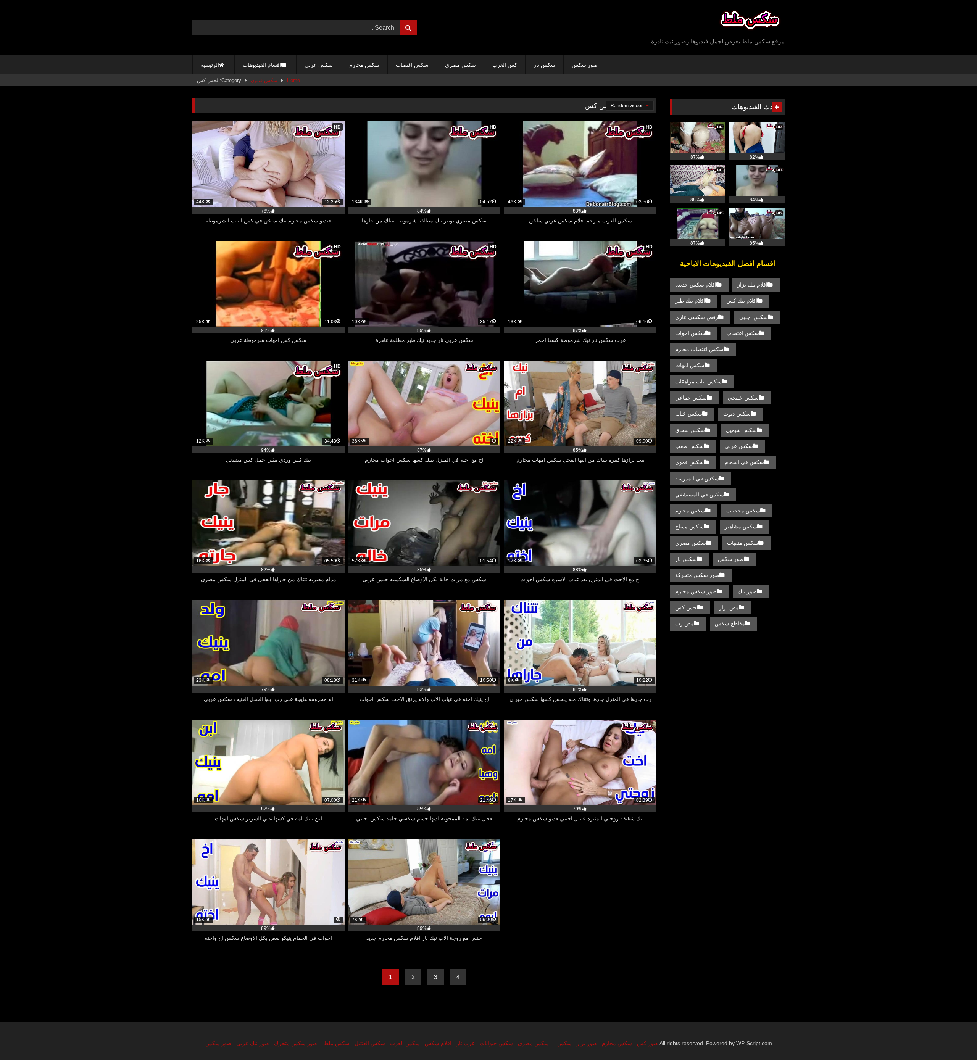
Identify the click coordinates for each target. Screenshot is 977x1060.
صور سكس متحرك (295, 1043)
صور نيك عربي (252, 1043)
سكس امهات (690, 365)
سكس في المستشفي (699, 494)
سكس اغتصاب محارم (699, 349)
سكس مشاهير (741, 527)
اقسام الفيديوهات (262, 65)
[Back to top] (953, 1037)
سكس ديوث (737, 414)
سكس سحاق (690, 430)
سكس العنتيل (370, 1043)
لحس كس (686, 607)
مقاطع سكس (730, 623)
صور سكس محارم (696, 591)
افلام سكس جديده (695, 285)
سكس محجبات (743, 510)
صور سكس (585, 65)
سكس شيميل (741, 430)
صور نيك (747, 591)
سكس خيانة (688, 414)
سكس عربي (319, 65)
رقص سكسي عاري (696, 317)
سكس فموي (264, 80)
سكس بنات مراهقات (698, 382)
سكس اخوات (690, 333)
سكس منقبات (742, 543)
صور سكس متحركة (697, 575)
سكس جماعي (691, 398)
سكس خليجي (743, 398)
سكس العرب (405, 1043)
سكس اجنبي (753, 317)
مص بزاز (729, 607)
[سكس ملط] (750, 21)
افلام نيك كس (741, 301)
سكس (564, 1043)
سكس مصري (460, 65)
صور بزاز (587, 1043)
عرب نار (465, 1043)
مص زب (684, 623)
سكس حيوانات (496, 1043)
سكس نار (544, 65)
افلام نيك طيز (690, 301)
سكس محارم (364, 65)
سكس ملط (337, 1043)
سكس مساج (689, 527)
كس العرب (504, 65)
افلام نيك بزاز (752, 285)
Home (293, 80)
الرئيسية (210, 65)
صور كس (647, 1043)
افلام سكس (438, 1043)
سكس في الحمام (744, 462)
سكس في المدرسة (697, 478)
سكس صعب (689, 446)
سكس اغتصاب (412, 65)
